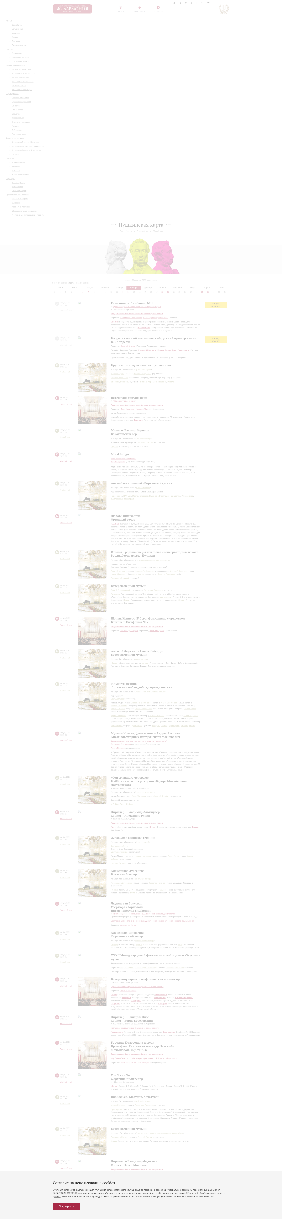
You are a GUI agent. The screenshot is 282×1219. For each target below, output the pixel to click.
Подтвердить (66, 1206)
